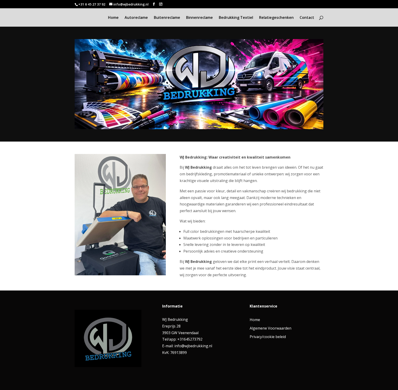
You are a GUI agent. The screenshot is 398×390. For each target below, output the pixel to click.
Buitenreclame (167, 18)
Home (113, 18)
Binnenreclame (199, 18)
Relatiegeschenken (276, 18)
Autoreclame (136, 18)
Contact (307, 18)
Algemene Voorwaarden (270, 328)
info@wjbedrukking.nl (193, 345)
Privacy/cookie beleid (268, 336)
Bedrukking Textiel (236, 18)
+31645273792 (189, 339)
